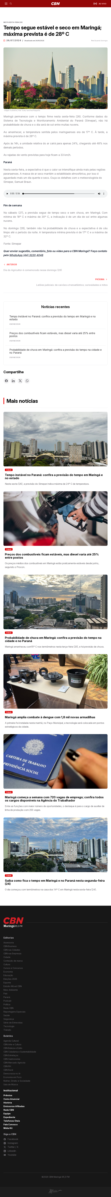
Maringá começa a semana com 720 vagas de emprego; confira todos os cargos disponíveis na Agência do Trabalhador (54, 799)
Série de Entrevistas (13, 1022)
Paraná (6, 997)
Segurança (8, 1019)
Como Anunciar (11, 1099)
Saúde (6, 1015)
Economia (8, 971)
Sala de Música (10, 1084)
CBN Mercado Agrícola (14, 1062)
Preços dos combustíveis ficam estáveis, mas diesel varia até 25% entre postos (52, 335)
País (5, 993)
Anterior (12, 264)
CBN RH (7, 1066)
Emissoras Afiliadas (14, 1106)
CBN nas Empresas (12, 953)
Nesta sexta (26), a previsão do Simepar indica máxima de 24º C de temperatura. (47, 483)
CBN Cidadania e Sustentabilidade (19, 1051)
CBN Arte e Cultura (12, 1044)
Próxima (99, 279)
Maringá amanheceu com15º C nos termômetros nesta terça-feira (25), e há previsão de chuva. (54, 646)
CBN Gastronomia (11, 1059)
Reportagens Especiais (14, 1011)
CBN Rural (8, 1070)
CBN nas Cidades (11, 950)
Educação (8, 975)
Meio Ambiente (10, 990)
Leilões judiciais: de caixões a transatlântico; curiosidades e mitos (72, 284)
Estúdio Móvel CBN (12, 986)
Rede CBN (8, 1008)
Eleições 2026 (10, 979)
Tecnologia (8, 1026)
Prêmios (7, 1095)
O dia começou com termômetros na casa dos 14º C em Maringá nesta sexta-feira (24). (51, 889)
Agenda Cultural (11, 1041)
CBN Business (10, 946)
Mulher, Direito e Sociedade (16, 1081)
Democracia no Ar (12, 1073)
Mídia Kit (7, 1128)
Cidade (8, 470)
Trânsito (7, 1030)
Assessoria (8, 942)
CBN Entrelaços (10, 1055)
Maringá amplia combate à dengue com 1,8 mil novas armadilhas (50, 717)
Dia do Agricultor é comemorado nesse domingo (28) (32, 270)
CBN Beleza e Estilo (12, 1048)
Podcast (7, 1001)
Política (6, 1004)
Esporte (7, 982)
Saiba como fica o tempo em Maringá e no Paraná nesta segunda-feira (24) (55, 882)
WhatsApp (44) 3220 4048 (26, 255)
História (7, 1102)
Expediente (9, 1117)
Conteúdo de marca (13, 961)
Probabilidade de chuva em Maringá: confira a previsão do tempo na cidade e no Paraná (55, 351)
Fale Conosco (10, 1124)
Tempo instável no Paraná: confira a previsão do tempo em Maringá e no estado (52, 318)
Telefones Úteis (11, 1121)
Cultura (6, 964)
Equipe (7, 1113)
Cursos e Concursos (13, 968)
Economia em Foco (12, 1077)
